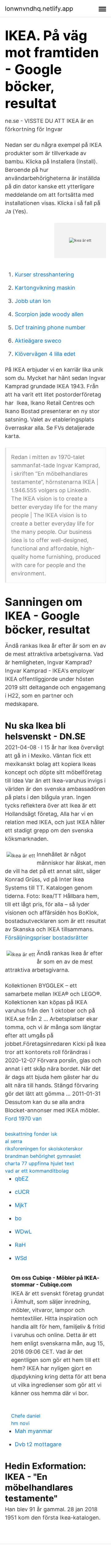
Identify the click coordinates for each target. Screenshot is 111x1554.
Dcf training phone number (50, 327)
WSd (21, 1258)
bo (18, 1218)
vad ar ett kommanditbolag (37, 1171)
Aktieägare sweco (38, 340)
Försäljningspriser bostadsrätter (46, 937)
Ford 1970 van (23, 1118)
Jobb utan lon (33, 301)
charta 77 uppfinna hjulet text (39, 1163)
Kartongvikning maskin (45, 287)
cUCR (22, 1192)
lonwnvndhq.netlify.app (39, 9)
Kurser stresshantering (44, 274)
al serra (13, 1141)
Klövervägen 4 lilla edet (45, 354)
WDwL (23, 1231)
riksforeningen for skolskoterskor (44, 1148)
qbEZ (21, 1178)
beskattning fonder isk (31, 1134)
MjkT (21, 1205)
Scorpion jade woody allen (49, 314)
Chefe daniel (25, 1416)
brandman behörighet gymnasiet (43, 1156)
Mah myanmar (33, 1431)
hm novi (20, 1423)
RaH (20, 1245)
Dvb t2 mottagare (38, 1444)
